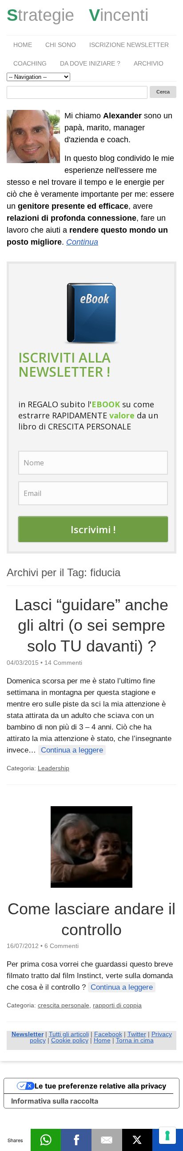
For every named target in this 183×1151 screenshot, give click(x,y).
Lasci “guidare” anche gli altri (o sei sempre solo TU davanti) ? (91, 625)
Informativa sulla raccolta (54, 1100)
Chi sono (60, 44)
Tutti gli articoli (69, 1034)
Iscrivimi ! (93, 529)
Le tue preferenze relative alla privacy (100, 1085)
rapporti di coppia (117, 1005)
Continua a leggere (72, 750)
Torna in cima (135, 1040)
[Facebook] (76, 1140)
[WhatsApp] (46, 1140)
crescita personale (63, 1005)
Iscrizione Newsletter (129, 44)
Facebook (108, 1034)
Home (22, 44)
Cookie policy (69, 1040)
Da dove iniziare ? (90, 63)
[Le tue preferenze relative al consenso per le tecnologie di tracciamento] (167, 1135)
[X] (137, 1140)
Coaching (30, 63)
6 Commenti (61, 945)
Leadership (53, 768)
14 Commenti (63, 662)
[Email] (107, 1140)
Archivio (148, 63)
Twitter (136, 1034)
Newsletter (28, 1034)
